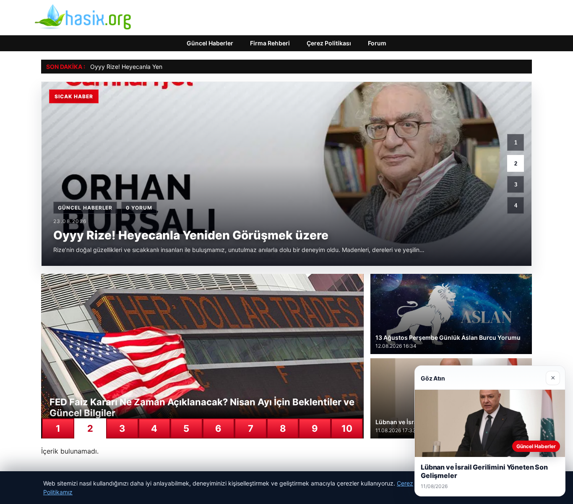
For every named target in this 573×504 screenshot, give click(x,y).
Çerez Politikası (329, 43)
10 (346, 428)
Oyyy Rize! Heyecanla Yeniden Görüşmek (146, 66)
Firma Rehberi (270, 43)
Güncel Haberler (210, 43)
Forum (377, 43)
